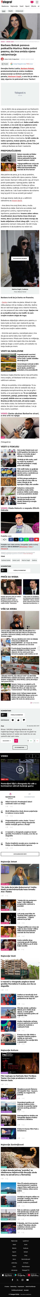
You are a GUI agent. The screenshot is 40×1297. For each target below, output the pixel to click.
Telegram (4, 549)
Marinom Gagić (14, 76)
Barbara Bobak (27, 69)
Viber (30, 547)
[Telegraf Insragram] (22, 1280)
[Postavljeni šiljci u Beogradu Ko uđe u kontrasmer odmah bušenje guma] (20, 769)
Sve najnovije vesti (20, 854)
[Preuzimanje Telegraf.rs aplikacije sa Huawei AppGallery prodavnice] (33, 1275)
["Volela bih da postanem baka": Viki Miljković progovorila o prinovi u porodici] (8, 905)
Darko (4, 302)
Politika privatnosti (17, 1290)
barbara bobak (5, 560)
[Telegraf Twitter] (17, 1280)
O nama (7, 1286)
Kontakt (26, 1290)
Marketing (13, 1286)
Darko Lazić (16, 560)
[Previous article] (1, 648)
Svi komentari (20, 747)
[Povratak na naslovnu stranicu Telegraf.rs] (6, 2)
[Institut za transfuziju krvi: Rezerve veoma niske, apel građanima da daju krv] (8, 999)
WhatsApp (23, 547)
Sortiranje (5, 720)
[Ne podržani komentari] (24, 720)
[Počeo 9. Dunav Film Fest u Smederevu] (8, 1133)
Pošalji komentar (20, 570)
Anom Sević (17, 201)
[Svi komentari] (13, 720)
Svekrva (34, 560)
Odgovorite (7, 741)
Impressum (21, 1286)
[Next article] (38, 648)
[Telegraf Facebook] (12, 1280)
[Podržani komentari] (18, 720)
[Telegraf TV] (27, 1280)
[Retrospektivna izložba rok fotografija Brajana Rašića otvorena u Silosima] (8, 1120)
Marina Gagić (26, 560)
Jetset (3, 41)
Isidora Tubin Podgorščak (11, 59)
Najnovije (9, 861)
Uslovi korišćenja (28, 553)
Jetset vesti (10, 41)
